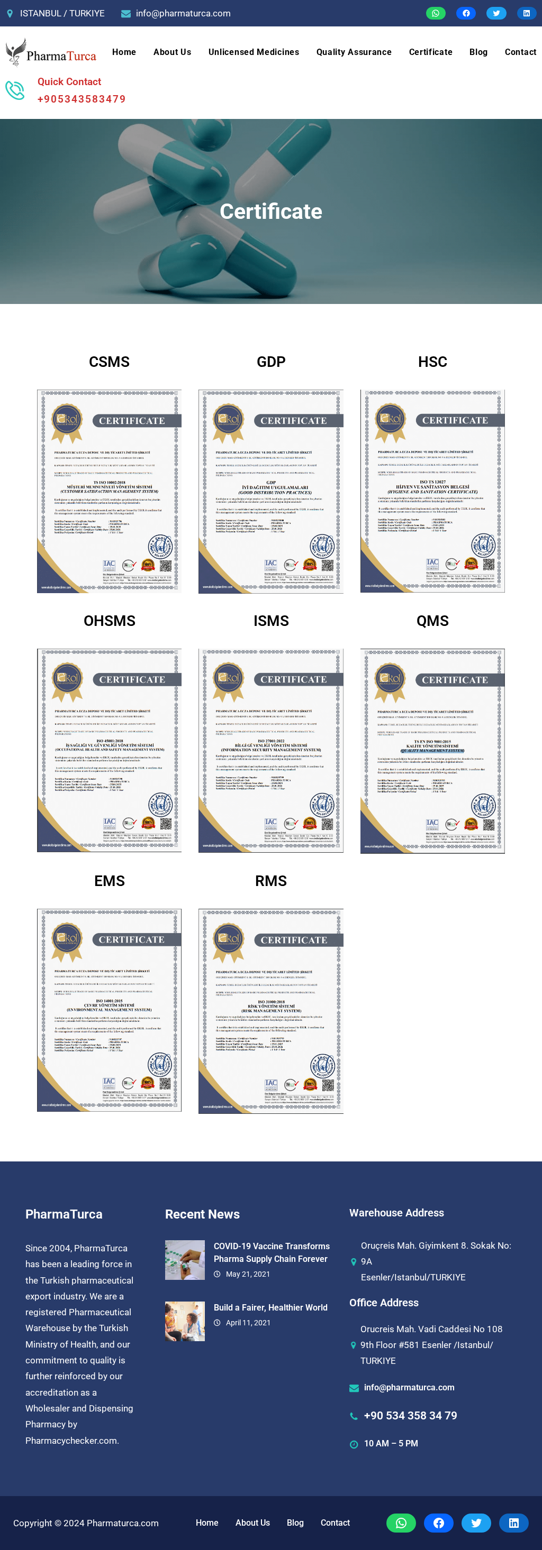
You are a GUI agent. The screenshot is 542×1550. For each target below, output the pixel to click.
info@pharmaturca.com (183, 13)
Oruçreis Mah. (389, 1245)
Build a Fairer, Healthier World (271, 1308)
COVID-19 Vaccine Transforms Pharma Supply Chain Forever (272, 1252)
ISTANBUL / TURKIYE (62, 13)
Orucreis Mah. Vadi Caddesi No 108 (431, 1329)
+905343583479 (82, 99)
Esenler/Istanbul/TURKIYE (413, 1277)
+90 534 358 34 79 (410, 1415)
